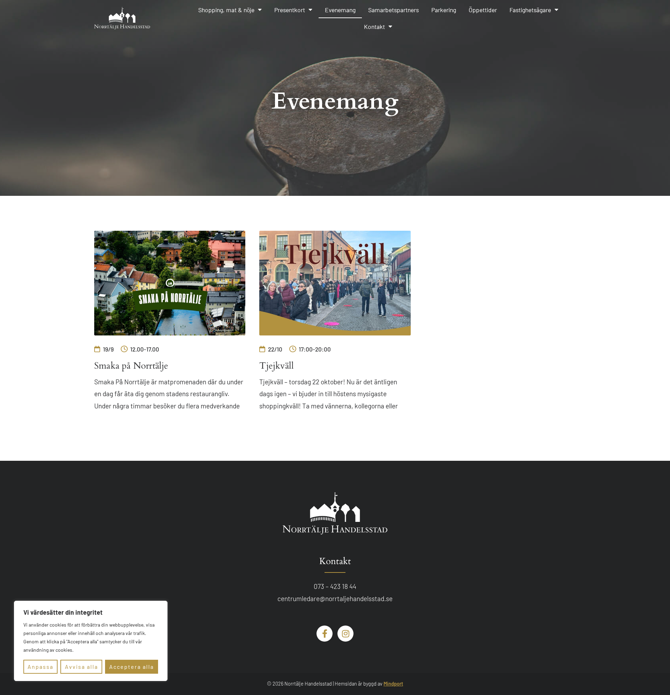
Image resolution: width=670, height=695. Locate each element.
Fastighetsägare (530, 10)
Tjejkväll (276, 366)
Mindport (393, 684)
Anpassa (40, 666)
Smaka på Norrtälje (131, 366)
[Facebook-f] (325, 634)
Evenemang (340, 10)
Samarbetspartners (393, 10)
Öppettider (483, 10)
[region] (91, 641)
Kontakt (374, 26)
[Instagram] (345, 634)
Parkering (443, 10)
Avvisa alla (81, 666)
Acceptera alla (131, 666)
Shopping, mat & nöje (226, 10)
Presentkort (289, 10)
